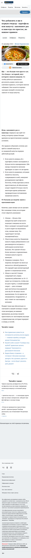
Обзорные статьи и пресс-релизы (10, 492)
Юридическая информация (8, 480)
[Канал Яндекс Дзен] (22, 64)
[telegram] (18, 374)
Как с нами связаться (7, 489)
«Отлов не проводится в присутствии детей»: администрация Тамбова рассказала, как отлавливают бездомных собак (15, 411)
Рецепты (10, 7)
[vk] (13, 374)
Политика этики (6, 486)
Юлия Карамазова (22, 44)
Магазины (17, 7)
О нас (3, 473)
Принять (25, 12)
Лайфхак (13, 38)
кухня (5, 38)
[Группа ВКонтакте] (8, 64)
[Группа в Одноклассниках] (15, 67)
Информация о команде (8, 483)
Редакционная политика (8, 477)
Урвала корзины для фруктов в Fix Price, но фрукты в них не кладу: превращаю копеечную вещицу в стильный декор (15, 387)
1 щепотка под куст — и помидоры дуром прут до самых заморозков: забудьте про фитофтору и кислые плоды (15, 399)
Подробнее (11, 520)
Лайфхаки (3, 7)
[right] (29, 7)
